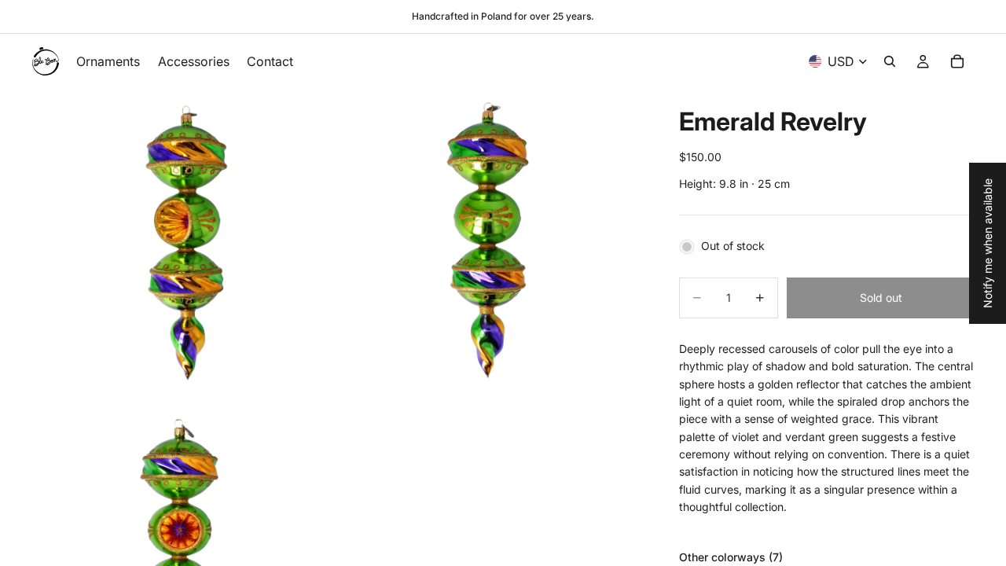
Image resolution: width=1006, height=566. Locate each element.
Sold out (881, 297)
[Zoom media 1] (183, 240)
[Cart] (957, 61)
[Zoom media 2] (489, 240)
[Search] (889, 61)
